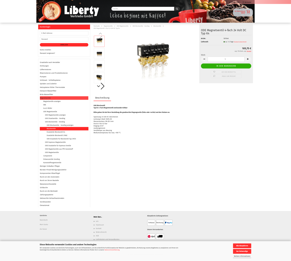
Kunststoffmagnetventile (52, 163)
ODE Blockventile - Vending (55, 122)
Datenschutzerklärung (111, 250)
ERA (44, 105)
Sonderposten (45, 202)
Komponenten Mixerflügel (50, 173)
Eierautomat (44, 205)
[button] (100, 86)
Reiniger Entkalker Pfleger (50, 166)
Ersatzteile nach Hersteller (50, 62)
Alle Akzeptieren (242, 246)
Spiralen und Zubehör (48, 84)
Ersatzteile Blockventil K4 (56, 132)
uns (97, 221)
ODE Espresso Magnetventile (55, 142)
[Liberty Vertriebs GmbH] (45, 8)
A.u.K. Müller (47, 108)
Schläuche (44, 188)
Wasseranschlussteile (48, 184)
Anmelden (64, 45)
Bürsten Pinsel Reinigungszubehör (53, 170)
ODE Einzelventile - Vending (55, 118)
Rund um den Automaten (49, 177)
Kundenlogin (235, 2)
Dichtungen (44, 66)
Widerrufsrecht (101, 232)
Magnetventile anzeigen (52, 101)
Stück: (203, 55)
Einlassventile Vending (51, 159)
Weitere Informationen (242, 256)
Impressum (100, 225)
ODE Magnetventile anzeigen (55, 115)
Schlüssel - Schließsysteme (50, 80)
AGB (97, 236)
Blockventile (51, 129)
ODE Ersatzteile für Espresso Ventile (58, 146)
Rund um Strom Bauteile (49, 180)
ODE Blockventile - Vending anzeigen (60, 125)
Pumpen (43, 77)
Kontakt (98, 228)
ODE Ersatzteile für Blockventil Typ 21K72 (61, 139)
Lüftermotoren (45, 69)
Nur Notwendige (242, 251)
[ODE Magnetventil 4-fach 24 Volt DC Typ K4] (152, 59)
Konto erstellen (45, 50)
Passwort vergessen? (47, 53)
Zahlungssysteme (46, 195)
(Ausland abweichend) (240, 42)
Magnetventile (45, 98)
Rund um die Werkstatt (49, 191)
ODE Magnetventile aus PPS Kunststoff (59, 149)
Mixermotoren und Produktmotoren (54, 73)
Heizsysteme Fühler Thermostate (52, 87)
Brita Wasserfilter (46, 94)
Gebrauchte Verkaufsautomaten (52, 198)
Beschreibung (102, 97)
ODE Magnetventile (50, 112)
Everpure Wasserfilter (48, 91)
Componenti (47, 156)
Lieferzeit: (204, 42)
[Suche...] (177, 9)
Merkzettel (247, 2)
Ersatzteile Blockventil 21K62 (57, 135)
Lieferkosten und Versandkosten (107, 239)
